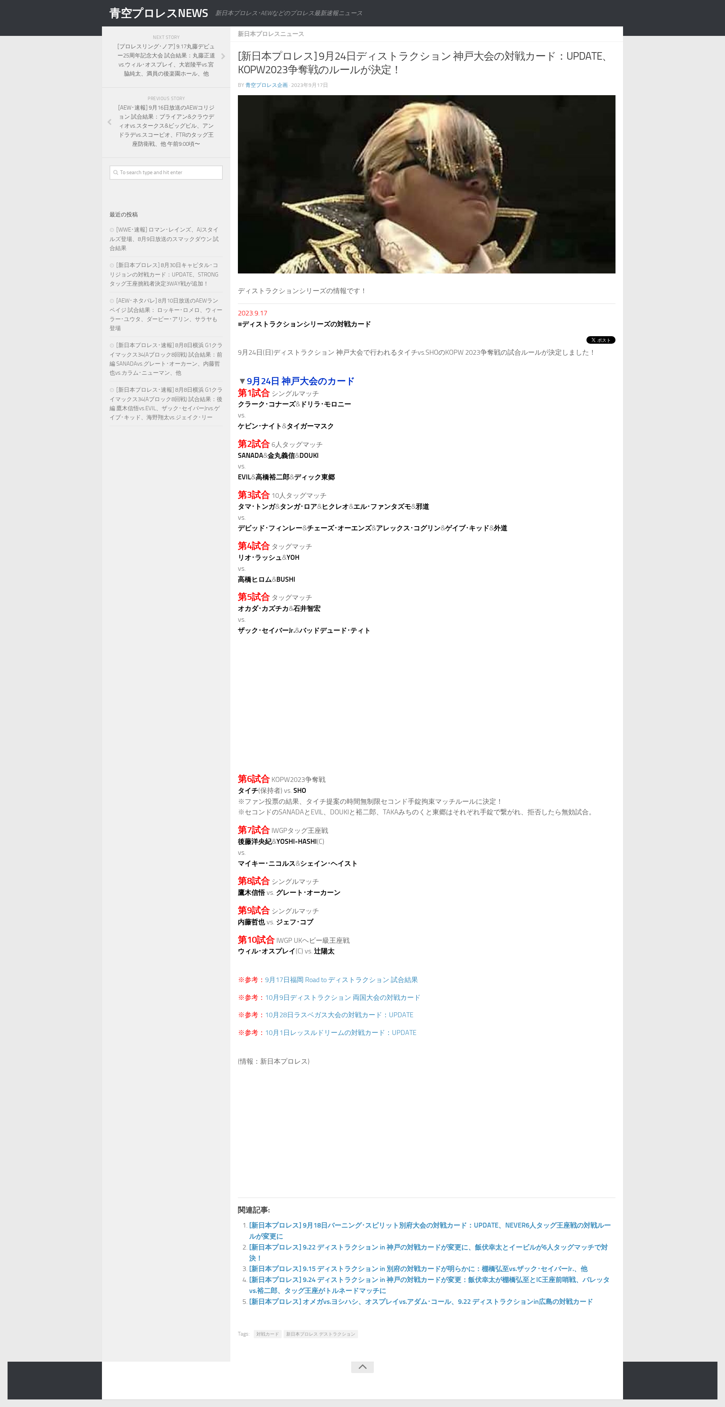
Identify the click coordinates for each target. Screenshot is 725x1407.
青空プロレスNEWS (159, 13)
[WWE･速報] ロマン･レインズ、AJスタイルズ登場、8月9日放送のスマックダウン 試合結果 (164, 239)
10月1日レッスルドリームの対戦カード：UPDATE (340, 1033)
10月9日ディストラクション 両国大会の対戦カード (343, 997)
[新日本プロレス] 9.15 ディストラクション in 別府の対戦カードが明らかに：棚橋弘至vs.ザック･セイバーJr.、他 (418, 1269)
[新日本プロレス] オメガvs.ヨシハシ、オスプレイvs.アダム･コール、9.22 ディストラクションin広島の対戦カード (421, 1301)
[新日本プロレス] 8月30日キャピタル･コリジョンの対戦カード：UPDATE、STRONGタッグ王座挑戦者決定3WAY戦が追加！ (164, 274)
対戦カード (267, 1334)
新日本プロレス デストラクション (320, 1334)
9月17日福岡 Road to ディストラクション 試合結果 (341, 980)
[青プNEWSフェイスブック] (610, 1382)
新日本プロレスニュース (271, 33)
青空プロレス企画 (266, 85)
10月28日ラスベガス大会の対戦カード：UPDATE (339, 1015)
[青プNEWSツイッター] (595, 1382)
